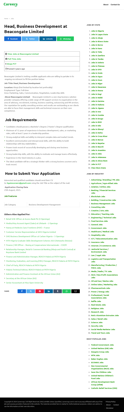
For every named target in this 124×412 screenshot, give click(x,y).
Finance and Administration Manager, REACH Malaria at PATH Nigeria (36, 256)
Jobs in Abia (96, 153)
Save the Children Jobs (101, 372)
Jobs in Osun (96, 80)
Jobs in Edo (96, 125)
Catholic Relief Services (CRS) (104, 388)
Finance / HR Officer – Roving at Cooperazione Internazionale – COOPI (36, 245)
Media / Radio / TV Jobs (101, 271)
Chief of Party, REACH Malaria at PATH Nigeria (26, 265)
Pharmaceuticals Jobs (100, 288)
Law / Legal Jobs (98, 255)
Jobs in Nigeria (97, 31)
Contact (116, 405)
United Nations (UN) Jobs (102, 348)
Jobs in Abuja (97, 38)
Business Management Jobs (103, 203)
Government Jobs (99, 228)
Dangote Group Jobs (100, 352)
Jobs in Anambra (98, 150)
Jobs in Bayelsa (97, 143)
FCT (14, 63)
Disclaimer (109, 408)
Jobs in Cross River (99, 136)
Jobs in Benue (97, 139)
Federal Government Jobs (102, 345)
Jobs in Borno (97, 45)
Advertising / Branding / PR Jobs (105, 180)
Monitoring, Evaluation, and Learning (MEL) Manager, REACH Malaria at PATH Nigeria (42, 261)
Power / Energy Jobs (100, 291)
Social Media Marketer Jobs (103, 329)
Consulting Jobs (98, 207)
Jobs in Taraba (97, 59)
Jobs (12, 18)
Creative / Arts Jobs (100, 210)
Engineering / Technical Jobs (103, 217)
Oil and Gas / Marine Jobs (102, 281)
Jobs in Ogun (96, 76)
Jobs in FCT (96, 164)
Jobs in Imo (96, 111)
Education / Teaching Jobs (102, 214)
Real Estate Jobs (98, 305)
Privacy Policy (110, 402)
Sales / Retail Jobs (99, 319)
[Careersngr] (11, 4)
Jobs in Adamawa (98, 157)
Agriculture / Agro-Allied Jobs (104, 183)
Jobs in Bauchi (97, 146)
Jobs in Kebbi (97, 97)
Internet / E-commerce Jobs (103, 245)
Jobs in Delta (97, 133)
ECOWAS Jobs (97, 362)
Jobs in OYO (96, 69)
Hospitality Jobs (98, 235)
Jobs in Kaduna (97, 104)
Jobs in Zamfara (98, 55)
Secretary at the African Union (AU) (21, 278)
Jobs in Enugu (97, 118)
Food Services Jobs (99, 221)
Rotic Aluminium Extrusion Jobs (105, 315)
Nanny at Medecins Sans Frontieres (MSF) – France (28, 227)
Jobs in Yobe (96, 52)
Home (6, 18)
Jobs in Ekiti (96, 122)
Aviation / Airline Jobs (100, 187)
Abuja (9, 63)
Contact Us (115, 4)
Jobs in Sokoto (97, 62)
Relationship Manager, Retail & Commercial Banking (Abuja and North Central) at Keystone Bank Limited (40, 250)
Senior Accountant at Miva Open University (24, 282)
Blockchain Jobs (98, 196)
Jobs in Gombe (97, 115)
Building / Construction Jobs (103, 200)
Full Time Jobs (14, 59)
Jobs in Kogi (96, 94)
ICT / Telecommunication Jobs (104, 238)
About (105, 4)
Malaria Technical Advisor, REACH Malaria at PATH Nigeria (31, 269)
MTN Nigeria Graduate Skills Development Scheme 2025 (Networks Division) (39, 240)
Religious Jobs (97, 308)
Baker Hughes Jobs (99, 359)
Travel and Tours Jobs (100, 333)
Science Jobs (96, 322)
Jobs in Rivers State (99, 41)
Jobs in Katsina (97, 101)
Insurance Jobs (97, 242)
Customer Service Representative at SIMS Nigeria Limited (31, 232)
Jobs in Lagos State (99, 34)
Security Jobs (97, 326)
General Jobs (97, 224)
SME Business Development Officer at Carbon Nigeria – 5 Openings (35, 236)
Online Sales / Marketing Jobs (104, 284)
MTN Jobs (95, 355)
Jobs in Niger (96, 83)
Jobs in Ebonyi (97, 129)
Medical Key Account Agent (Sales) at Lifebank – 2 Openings (32, 223)
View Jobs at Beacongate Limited (23, 54)
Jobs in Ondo (96, 73)
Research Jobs (97, 312)
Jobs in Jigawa (97, 108)
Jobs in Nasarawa (98, 87)
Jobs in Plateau (98, 66)
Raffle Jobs (96, 301)
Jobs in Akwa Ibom (99, 160)
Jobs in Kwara (97, 90)
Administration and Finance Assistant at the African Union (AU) (33, 274)
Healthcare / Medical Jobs (102, 231)
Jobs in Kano (96, 48)
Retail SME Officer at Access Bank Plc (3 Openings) (28, 219)
